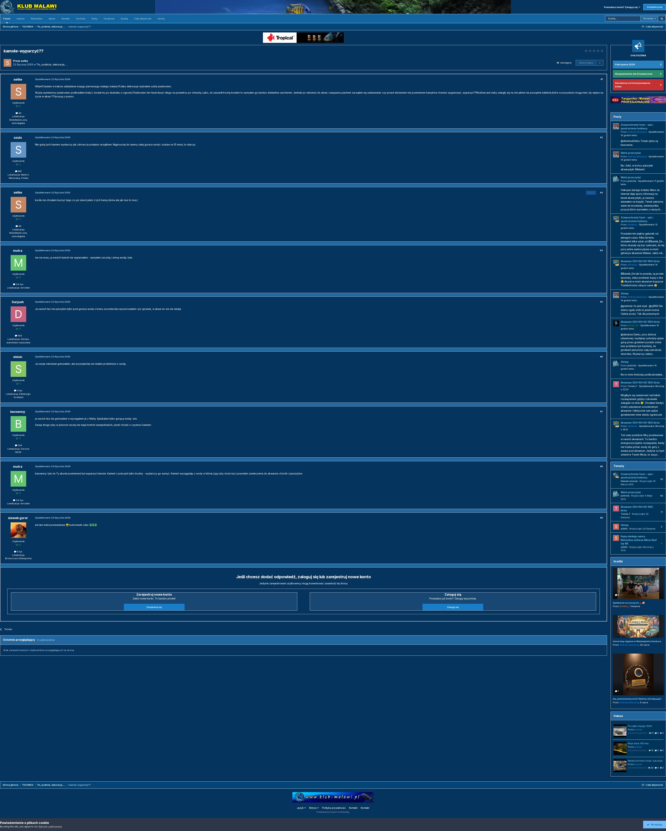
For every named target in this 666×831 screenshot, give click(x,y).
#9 (601, 517)
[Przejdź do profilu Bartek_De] (616, 323)
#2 (601, 137)
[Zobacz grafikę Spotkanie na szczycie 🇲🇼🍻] (638, 583)
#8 (601, 466)
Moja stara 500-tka (638, 743)
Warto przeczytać (631, 153)
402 (19, 335)
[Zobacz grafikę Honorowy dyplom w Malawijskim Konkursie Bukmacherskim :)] (638, 626)
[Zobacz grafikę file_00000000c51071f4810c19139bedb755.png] (638, 674)
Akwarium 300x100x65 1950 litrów (640, 261)
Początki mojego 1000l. (640, 726)
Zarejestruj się (654, 7)
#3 (601, 192)
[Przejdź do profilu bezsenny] (18, 424)
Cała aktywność (142, 18)
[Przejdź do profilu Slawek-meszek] (616, 476)
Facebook (109, 18)
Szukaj (124, 18)
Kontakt (66, 18)
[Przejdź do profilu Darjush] (18, 314)
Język (300, 807)
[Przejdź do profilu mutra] (18, 263)
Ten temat (648, 18)
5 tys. (19, 551)
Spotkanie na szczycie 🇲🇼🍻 (629, 602)
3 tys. (19, 390)
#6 (601, 356)
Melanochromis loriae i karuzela (645, 760)
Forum (6, 18)
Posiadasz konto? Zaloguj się (621, 7)
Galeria (20, 18)
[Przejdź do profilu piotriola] (616, 179)
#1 (602, 79)
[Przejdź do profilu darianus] (616, 219)
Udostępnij (565, 62)
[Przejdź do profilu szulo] (18, 150)
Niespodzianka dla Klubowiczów (633, 73)
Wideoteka (36, 18)
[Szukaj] (662, 18)
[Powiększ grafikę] (67, 524)
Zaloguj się (453, 607)
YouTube (80, 18)
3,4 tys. (19, 284)
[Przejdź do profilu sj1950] (616, 527)
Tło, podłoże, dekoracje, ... (51, 64)
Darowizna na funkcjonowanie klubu (632, 85)
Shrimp (625, 293)
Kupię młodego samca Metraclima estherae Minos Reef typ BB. (639, 540)
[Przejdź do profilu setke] (7, 63)
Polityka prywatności (334, 807)
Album (52, 18)
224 (19, 445)
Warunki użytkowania (50, 826)
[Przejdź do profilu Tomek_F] (616, 384)
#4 (601, 250)
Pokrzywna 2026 (625, 64)
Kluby (94, 18)
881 (19, 171)
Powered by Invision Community (333, 812)
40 (19, 113)
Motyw (313, 807)
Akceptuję (655, 824)
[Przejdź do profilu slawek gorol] (18, 530)
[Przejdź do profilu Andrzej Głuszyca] (616, 126)
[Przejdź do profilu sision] (18, 369)
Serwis (161, 18)
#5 (601, 301)
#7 (601, 411)
